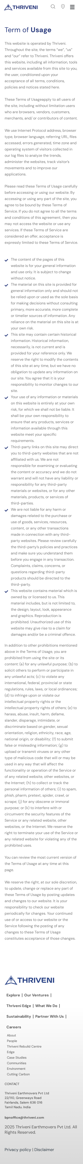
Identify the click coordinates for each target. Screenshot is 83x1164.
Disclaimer (44, 1149)
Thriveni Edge (18, 1005)
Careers (13, 1027)
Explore (13, 995)
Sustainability (18, 1016)
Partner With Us (49, 1016)
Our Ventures (36, 995)
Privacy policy (18, 1149)
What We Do (46, 1005)
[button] (53, 7)
